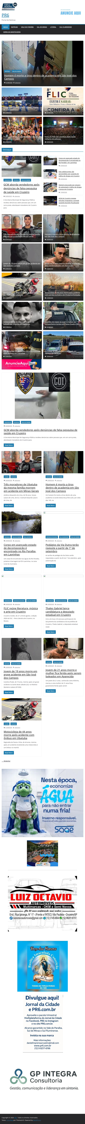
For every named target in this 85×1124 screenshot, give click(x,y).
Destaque (16, 180)
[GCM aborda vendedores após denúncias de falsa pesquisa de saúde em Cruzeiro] (21, 166)
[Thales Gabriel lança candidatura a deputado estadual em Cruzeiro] (22, 131)
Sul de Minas (42, 27)
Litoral (53, 27)
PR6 (5, 15)
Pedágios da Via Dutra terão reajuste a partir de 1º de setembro (20, 108)
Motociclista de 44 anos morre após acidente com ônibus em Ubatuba (21, 294)
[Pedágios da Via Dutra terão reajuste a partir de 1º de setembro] (22, 101)
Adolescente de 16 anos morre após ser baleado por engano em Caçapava (18, 323)
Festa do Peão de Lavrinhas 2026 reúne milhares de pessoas (60, 138)
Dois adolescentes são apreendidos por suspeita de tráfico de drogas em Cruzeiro (69, 174)
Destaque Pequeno (51, 537)
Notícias (14, 27)
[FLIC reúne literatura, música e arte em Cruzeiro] (63, 101)
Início (5, 27)
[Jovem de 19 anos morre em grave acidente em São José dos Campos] (22, 257)
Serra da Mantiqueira (12, 32)
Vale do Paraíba (27, 27)
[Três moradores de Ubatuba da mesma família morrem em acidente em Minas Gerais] (22, 228)
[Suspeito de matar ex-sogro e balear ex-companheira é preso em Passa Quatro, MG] (63, 316)
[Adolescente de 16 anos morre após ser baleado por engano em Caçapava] (22, 316)
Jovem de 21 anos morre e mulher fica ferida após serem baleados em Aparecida (62, 264)
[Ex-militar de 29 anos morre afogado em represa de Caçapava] (63, 345)
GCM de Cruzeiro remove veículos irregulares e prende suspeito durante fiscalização (69, 200)
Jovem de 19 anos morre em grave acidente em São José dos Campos (21, 264)
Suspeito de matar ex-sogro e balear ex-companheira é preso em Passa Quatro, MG (62, 323)
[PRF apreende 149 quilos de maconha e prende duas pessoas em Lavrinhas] (22, 345)
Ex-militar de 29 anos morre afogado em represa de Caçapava (60, 352)
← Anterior (6, 761)
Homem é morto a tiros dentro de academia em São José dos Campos (62, 235)
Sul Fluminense (66, 27)
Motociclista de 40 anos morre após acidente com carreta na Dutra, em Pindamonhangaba (62, 294)
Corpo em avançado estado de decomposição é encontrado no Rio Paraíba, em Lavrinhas (69, 160)
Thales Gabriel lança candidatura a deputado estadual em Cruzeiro (20, 138)
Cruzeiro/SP (7, 180)
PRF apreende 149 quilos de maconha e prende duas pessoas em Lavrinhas (21, 352)
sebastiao (8, 83)
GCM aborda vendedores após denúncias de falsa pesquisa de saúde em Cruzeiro (21, 188)
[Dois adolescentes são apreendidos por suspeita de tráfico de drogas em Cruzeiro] (50, 175)
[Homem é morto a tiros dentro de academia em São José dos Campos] (63, 228)
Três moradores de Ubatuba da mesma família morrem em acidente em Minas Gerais (21, 235)
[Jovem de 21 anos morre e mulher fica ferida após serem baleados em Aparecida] (63, 257)
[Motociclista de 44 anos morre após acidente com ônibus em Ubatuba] (22, 287)
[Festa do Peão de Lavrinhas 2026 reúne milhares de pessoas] (63, 131)
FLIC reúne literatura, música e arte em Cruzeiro (60, 108)
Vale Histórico (28, 537)
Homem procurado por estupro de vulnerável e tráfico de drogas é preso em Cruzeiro (70, 187)
